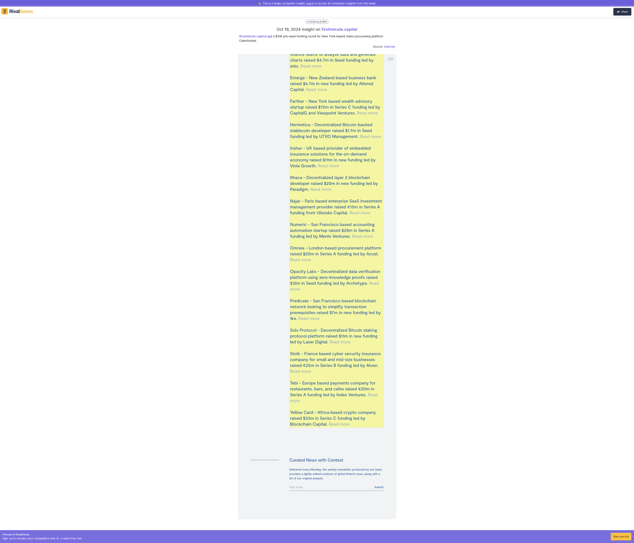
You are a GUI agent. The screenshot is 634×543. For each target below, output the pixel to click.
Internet (389, 46)
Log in (310, 3)
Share (624, 11)
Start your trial (621, 536)
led (269, 36)
